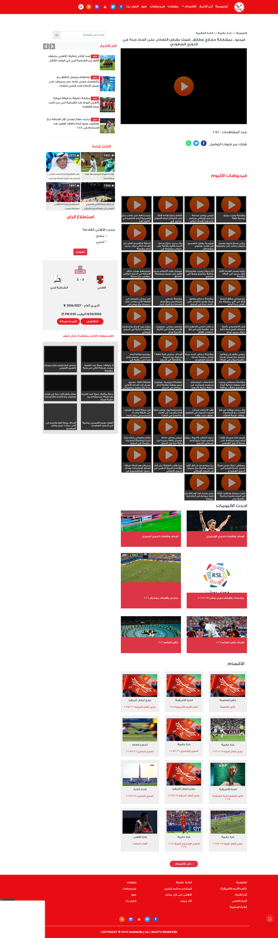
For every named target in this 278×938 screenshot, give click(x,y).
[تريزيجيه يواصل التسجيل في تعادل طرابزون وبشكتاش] (199, 239)
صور (144, 6)
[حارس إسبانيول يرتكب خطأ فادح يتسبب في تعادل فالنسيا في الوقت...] (168, 405)
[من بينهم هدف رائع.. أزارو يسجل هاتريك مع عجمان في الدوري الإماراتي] (199, 461)
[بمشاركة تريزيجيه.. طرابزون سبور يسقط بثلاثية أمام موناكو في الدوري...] (168, 378)
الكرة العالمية (204, 33)
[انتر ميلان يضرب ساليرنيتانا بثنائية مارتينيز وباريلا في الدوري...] (199, 267)
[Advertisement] (189, 161)
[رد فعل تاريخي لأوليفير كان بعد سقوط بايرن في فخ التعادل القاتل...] (199, 322)
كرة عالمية (225, 33)
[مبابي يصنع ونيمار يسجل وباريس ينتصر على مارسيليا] (231, 239)
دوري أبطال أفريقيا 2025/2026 (140, 707)
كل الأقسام (183, 863)
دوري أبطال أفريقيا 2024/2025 (184, 795)
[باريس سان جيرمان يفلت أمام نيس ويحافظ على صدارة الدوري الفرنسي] (231, 433)
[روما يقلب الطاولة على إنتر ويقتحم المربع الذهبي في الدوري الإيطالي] (168, 461)
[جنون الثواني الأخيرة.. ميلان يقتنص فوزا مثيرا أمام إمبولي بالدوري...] (199, 433)
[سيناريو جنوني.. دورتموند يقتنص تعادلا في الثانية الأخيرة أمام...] (168, 322)
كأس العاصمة (227, 700)
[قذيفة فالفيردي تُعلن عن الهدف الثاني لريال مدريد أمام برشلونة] (136, 239)
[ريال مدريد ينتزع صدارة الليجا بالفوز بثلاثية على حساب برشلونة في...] (168, 239)
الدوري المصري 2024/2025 (139, 796)
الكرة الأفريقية (184, 700)
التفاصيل (92, 321)
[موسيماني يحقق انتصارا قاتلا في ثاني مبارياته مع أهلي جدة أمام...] (231, 294)
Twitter (196, 143)
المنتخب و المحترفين (178, 888)
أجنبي (100, 242)
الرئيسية (221, 6)
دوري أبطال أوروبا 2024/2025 (228, 843)
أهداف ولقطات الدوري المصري (160, 536)
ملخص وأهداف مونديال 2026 (161, 597)
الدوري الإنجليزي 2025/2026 (183, 751)
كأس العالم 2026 (168, 642)
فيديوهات (157, 6)
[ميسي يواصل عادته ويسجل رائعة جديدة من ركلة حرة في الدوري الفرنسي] (168, 433)
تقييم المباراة (68, 321)
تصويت (80, 251)
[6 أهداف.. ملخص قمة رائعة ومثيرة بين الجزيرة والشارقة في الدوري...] (168, 350)
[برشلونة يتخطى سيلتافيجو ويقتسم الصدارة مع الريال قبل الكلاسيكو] (168, 294)
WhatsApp (188, 143)
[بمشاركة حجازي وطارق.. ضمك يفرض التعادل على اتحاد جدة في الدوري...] (199, 294)
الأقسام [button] (190, 6)
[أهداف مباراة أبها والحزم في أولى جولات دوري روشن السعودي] (60, 418)
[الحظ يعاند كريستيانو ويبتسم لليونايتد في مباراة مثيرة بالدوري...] (199, 378)
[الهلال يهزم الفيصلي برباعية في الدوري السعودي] (97, 418)
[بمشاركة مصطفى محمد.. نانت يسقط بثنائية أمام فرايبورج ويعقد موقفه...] (231, 378)
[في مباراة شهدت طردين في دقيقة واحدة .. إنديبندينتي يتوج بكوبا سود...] (136, 405)
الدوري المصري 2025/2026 (140, 751)
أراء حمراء (186, 901)
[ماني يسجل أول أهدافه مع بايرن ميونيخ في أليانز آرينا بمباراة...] (199, 489)
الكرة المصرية (238, 907)
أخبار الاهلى (239, 901)
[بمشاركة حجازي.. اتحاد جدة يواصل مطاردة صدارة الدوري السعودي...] (199, 350)
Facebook (204, 143)
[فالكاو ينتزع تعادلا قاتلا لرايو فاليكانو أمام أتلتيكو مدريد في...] (168, 211)
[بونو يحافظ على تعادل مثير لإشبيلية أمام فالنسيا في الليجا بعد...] (136, 211)
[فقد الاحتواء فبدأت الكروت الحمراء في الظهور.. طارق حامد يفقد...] (199, 405)
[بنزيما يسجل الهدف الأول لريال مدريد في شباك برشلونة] (231, 267)
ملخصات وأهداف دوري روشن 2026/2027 (221, 597)
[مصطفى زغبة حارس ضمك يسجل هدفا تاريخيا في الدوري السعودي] (231, 461)
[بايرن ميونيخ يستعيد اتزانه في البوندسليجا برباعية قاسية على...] (231, 489)
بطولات (173, 6)
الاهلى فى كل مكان (178, 894)
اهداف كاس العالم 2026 (230, 642)
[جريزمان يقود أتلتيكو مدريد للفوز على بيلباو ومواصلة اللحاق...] (168, 267)
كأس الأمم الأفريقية (234, 888)
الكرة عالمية (184, 882)
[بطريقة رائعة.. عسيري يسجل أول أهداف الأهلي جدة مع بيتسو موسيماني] (136, 378)
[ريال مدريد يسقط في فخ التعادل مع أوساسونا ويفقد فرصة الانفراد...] (231, 405)
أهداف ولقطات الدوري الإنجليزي (225, 536)
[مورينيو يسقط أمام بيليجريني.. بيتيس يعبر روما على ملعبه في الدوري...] (136, 350)
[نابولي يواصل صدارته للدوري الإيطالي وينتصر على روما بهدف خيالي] (199, 211)
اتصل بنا (132, 6)
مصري (100, 236)
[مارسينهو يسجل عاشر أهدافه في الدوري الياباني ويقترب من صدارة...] (136, 267)
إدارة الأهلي (140, 837)
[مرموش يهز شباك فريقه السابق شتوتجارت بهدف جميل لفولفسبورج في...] (136, 461)
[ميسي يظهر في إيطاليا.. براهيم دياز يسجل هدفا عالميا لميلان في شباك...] (231, 350)
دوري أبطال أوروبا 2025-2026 (228, 751)
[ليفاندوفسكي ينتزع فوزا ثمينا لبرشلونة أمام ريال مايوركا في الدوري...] (136, 433)
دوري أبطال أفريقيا (140, 700)
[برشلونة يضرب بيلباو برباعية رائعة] (231, 211)
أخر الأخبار (206, 6)
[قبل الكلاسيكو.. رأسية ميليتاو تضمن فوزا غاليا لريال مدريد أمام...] (231, 322)
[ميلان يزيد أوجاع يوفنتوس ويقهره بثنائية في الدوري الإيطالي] (136, 322)
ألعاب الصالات (140, 843)
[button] (46, 46)
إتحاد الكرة (140, 789)
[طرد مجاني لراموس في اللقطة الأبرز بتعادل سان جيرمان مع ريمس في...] (136, 294)
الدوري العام (140, 744)
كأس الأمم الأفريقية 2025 (184, 707)
